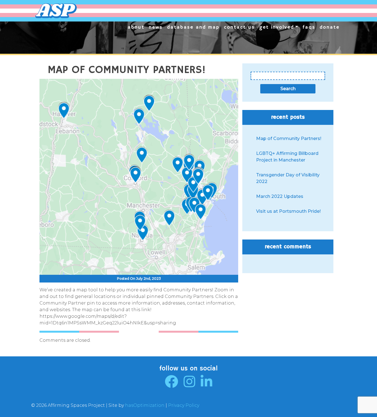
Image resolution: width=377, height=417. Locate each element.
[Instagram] (189, 385)
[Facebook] (171, 385)
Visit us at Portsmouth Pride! (288, 211)
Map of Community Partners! (288, 138)
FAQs (308, 27)
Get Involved (276, 27)
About (136, 27)
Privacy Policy (183, 405)
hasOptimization (144, 405)
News (156, 27)
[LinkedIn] (206, 385)
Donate (329, 27)
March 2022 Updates (279, 196)
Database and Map (193, 27)
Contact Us (239, 27)
